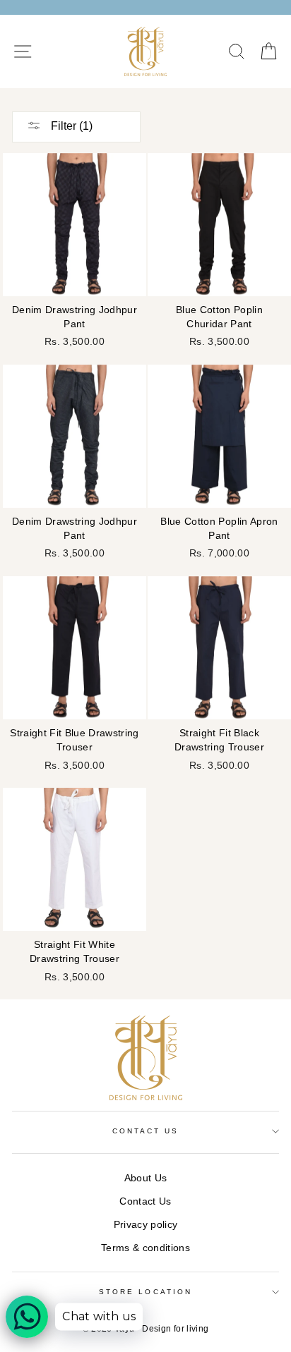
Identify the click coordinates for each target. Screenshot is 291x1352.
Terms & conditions (145, 1248)
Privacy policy (146, 1224)
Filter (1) (70, 126)
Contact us (145, 1131)
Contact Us (145, 1201)
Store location (145, 1292)
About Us (145, 1178)
